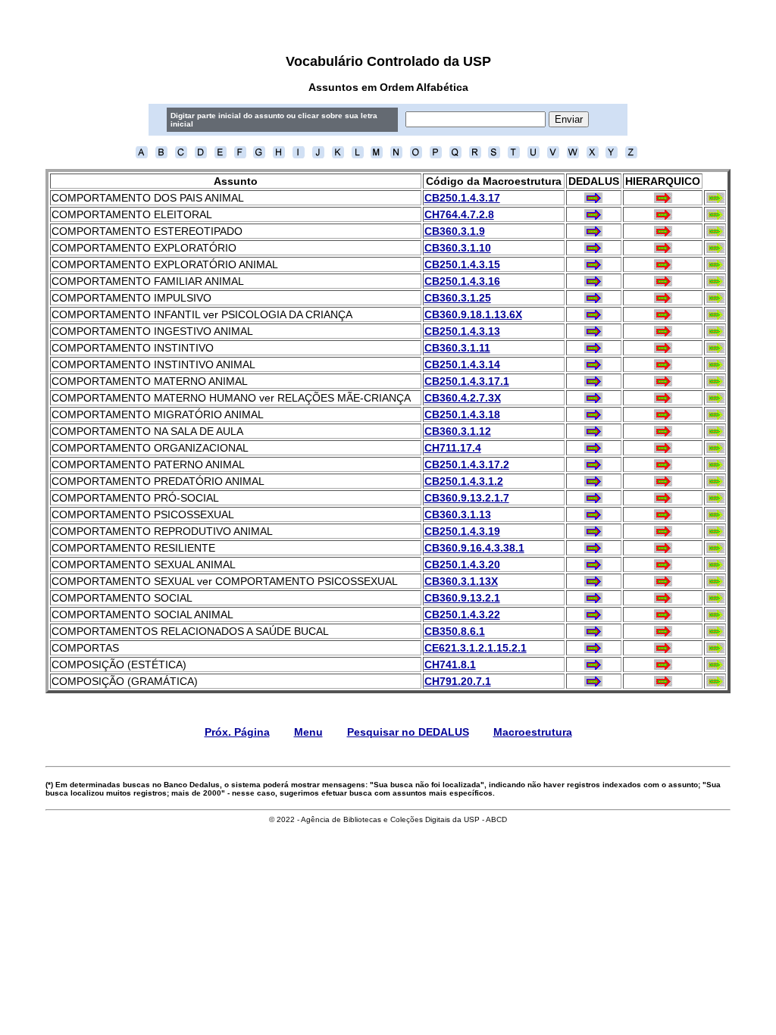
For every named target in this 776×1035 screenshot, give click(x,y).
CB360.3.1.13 (457, 514)
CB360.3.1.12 (457, 431)
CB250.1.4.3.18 (462, 414)
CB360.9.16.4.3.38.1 (474, 548)
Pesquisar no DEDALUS (408, 732)
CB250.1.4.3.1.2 (463, 481)
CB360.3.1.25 (457, 298)
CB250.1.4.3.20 (462, 564)
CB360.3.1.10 (457, 248)
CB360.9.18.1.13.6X (473, 314)
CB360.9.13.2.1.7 (466, 498)
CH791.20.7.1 (457, 681)
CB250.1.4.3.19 (462, 531)
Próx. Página (237, 732)
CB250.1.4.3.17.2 (466, 464)
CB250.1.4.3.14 (462, 364)
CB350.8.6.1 (454, 631)
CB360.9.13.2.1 (462, 598)
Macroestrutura (532, 732)
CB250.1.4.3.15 (462, 264)
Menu (308, 732)
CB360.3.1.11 (457, 348)
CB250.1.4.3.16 (462, 281)
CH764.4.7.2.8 (459, 214)
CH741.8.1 (450, 664)
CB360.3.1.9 (454, 231)
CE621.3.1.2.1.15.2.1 (475, 648)
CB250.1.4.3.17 (462, 198)
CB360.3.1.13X (461, 581)
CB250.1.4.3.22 (462, 614)
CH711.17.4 (452, 448)
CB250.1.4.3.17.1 (466, 381)
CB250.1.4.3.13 (462, 331)
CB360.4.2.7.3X (462, 398)
